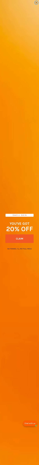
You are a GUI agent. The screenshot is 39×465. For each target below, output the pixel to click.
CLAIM (19, 238)
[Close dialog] (36, 2)
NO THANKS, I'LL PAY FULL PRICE (19, 249)
